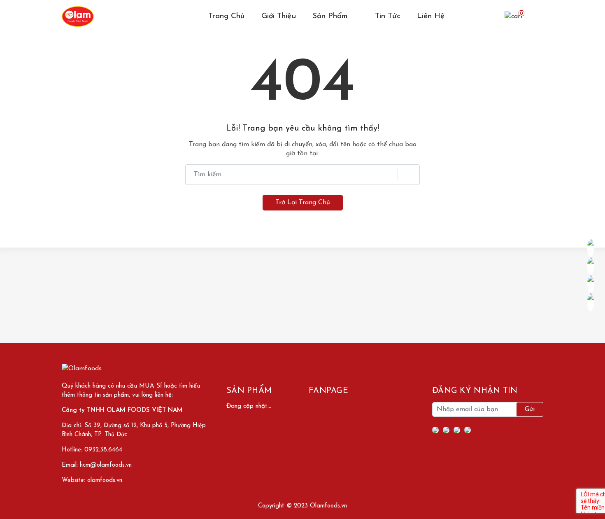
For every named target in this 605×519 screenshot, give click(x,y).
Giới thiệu (278, 16)
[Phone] (457, 430)
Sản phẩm (331, 16)
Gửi (530, 409)
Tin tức (387, 16)
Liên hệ (430, 16)
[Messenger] (446, 430)
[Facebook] (435, 430)
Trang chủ (226, 16)
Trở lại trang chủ (302, 202)
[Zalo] (467, 430)
